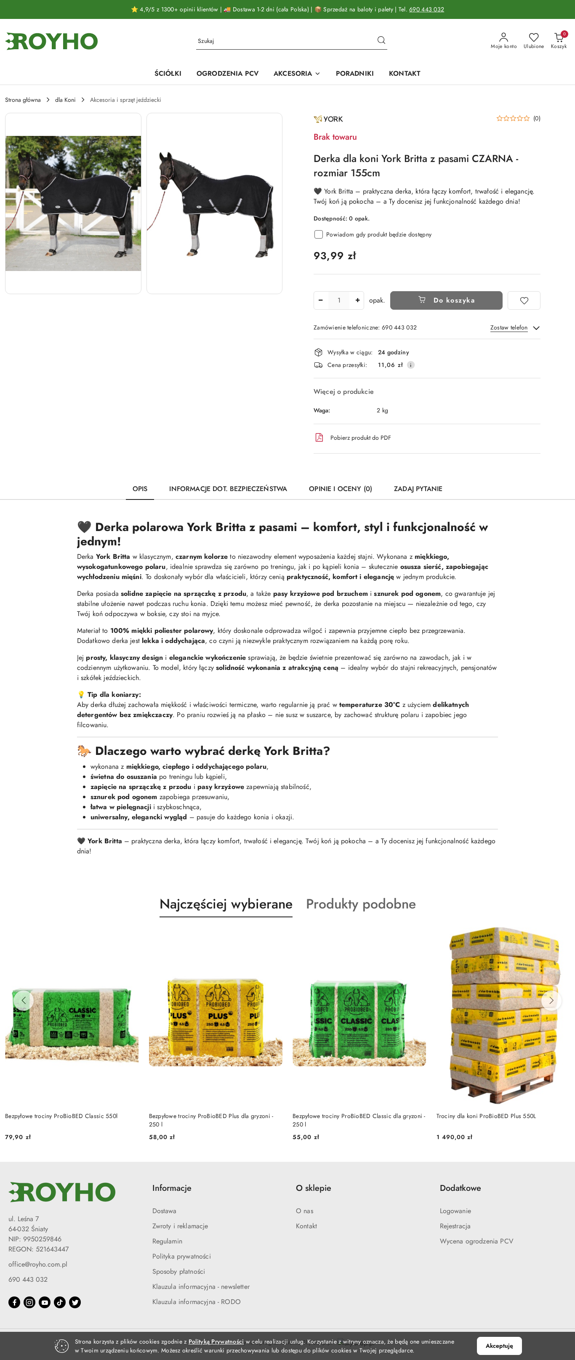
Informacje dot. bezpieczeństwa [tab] (228, 489)
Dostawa (164, 1211)
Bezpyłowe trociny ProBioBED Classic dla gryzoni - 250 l (215, 1120)
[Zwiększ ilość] (357, 300)
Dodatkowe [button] (460, 1188)
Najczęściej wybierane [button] (226, 904)
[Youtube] (45, 1302)
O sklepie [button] (313, 1188)
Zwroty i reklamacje (180, 1226)
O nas (304, 1211)
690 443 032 (426, 9)
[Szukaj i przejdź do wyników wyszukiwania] (381, 41)
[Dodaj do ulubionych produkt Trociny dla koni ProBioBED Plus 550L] (416, 937)
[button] (73, 203)
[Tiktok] (60, 1302)
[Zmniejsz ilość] (320, 300)
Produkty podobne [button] (361, 904)
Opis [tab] (140, 489)
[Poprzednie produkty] (23, 1000)
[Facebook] (14, 1302)
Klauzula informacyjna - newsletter (201, 1286)
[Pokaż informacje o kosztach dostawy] (410, 364)
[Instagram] (29, 1302)
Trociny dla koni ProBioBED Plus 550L (342, 1116)
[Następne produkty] (551, 1000)
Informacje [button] (172, 1188)
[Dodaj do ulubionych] (524, 300)
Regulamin (167, 1241)
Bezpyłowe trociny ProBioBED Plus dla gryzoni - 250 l (67, 1120)
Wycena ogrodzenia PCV (477, 1241)
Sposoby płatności (178, 1271)
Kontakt (306, 1226)
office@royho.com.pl (37, 1264)
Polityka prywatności (181, 1256)
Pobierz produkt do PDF (360, 437)
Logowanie (455, 1211)
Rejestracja (455, 1226)
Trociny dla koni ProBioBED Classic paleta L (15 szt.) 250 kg (499, 1120)
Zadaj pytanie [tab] (418, 489)
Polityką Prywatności (216, 1341)
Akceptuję (499, 1345)
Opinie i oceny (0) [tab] (340, 489)
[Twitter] (75, 1302)
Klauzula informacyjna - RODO (196, 1302)
